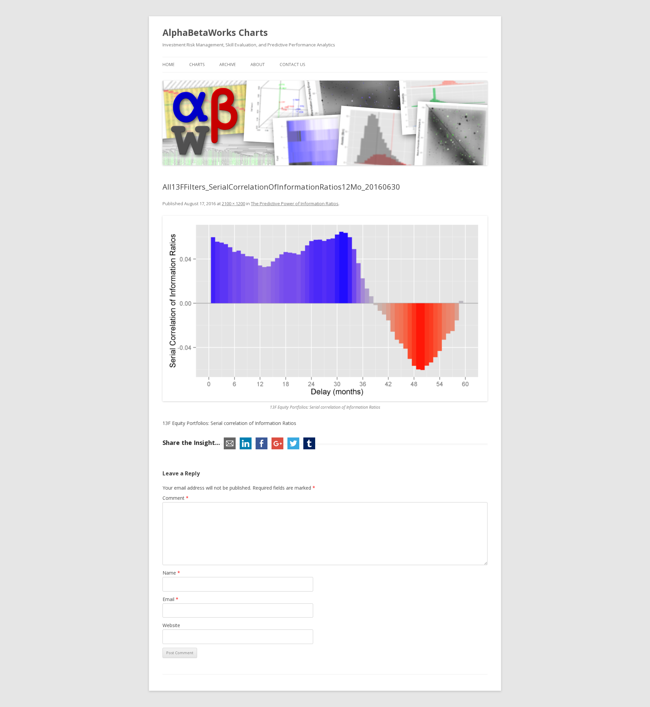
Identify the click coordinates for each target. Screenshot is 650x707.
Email (170, 599)
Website (171, 625)
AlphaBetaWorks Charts (215, 32)
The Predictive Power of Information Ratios (295, 203)
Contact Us (292, 64)
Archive (227, 64)
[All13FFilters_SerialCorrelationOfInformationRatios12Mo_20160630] (325, 308)
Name (171, 573)
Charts (196, 64)
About (258, 64)
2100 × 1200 (233, 203)
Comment (175, 498)
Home (168, 64)
